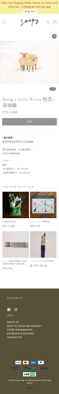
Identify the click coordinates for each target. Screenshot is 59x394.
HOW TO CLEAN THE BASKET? (24, 325)
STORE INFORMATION (19, 329)
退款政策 (29, 388)
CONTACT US (14, 337)
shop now (30, 11)
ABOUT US (13, 321)
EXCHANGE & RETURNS (20, 333)
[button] (3, 22)
